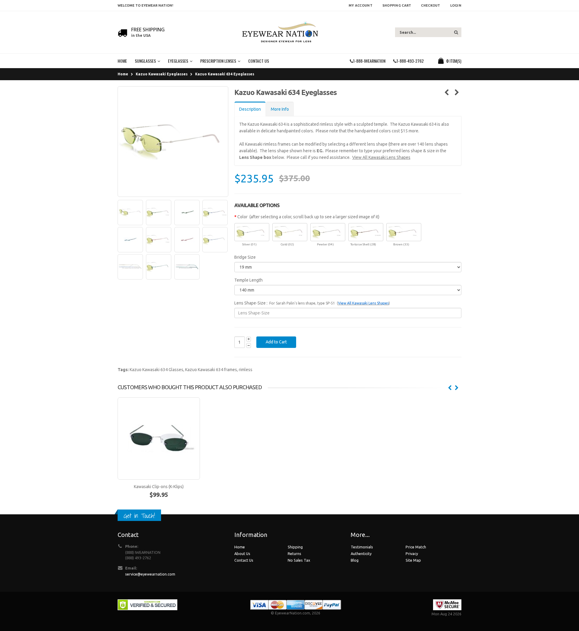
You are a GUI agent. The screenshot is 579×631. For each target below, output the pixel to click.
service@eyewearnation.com (150, 574)
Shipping (295, 547)
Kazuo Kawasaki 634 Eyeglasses (224, 74)
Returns (294, 553)
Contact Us (243, 560)
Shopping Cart (396, 5)
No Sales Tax (299, 560)
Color (242, 216)
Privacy (412, 553)
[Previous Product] (446, 92)
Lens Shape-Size (250, 303)
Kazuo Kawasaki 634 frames (211, 369)
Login (455, 5)
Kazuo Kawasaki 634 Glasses (156, 369)
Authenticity (361, 553)
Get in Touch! (139, 516)
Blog (355, 560)
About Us (242, 553)
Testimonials (362, 547)
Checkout (430, 5)
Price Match (416, 547)
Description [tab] (250, 109)
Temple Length (248, 280)
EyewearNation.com (292, 613)
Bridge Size (245, 257)
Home (123, 74)
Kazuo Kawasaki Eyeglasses (162, 74)
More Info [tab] (280, 109)
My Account (360, 5)
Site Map (413, 560)
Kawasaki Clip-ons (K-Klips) (159, 486)
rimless (245, 369)
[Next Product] (456, 92)
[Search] (456, 32)
